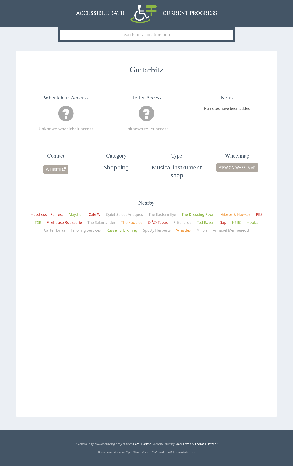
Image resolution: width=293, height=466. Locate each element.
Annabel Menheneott (231, 230)
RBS (259, 214)
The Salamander (101, 222)
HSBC (236, 222)
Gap (222, 222)
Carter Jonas (54, 230)
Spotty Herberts (157, 230)
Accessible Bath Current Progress (146, 12)
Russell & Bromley (122, 230)
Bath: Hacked (142, 444)
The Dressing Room (199, 214)
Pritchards (182, 222)
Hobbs (252, 222)
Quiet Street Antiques (124, 214)
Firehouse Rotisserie (64, 222)
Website (54, 169)
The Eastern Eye (162, 214)
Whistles (183, 230)
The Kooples (131, 222)
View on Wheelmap (237, 167)
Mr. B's (201, 230)
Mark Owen (183, 444)
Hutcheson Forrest (47, 214)
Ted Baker (205, 222)
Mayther (76, 214)
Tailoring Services (86, 230)
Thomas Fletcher (206, 444)
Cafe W (94, 214)
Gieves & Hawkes (235, 214)
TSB (38, 222)
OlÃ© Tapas (158, 222)
